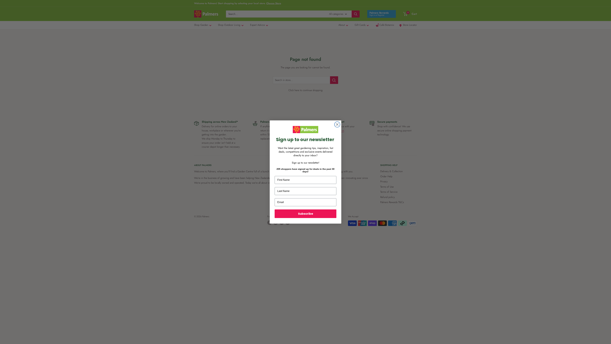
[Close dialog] (337, 124)
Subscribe (305, 214)
